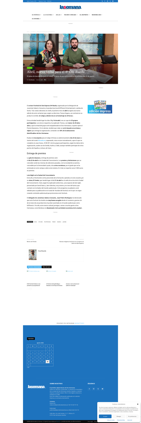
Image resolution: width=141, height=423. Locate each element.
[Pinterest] (59, 91)
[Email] (62, 91)
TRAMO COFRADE (70, 14)
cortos (35, 221)
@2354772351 (79, 323)
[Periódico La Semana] (70, 7)
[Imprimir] (66, 91)
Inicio (28, 31)
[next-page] (31, 289)
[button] (138, 404)
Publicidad (49, 1)
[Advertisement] (70, 309)
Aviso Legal (129, 420)
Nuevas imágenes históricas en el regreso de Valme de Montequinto (71, 242)
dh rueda (41, 221)
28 (43, 361)
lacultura (59, 221)
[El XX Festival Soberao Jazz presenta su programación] (36, 276)
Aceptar (105, 416)
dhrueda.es (42, 140)
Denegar (119, 416)
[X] (110, 1)
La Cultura (33, 31)
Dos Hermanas (47, 221)
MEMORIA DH (96, 14)
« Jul (28, 367)
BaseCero (58, 421)
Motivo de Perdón (31, 241)
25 (32, 361)
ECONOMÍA (35, 18)
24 (28, 361)
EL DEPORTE (84, 14)
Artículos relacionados (34, 267)
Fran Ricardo (32, 79)
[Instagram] (107, 1)
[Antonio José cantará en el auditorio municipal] (75, 276)
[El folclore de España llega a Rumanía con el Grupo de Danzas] (55, 276)
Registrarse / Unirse (42, 1)
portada (64, 221)
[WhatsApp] (47, 91)
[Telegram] (51, 91)
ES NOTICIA (36, 14)
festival (53, 221)
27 (40, 361)
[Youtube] (113, 1)
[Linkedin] (55, 91)
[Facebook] (105, 1)
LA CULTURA (47, 14)
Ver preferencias (132, 416)
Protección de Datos (121, 420)
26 (37, 361)
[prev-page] (28, 289)
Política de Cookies (111, 420)
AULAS (58, 14)
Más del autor (47, 267)
